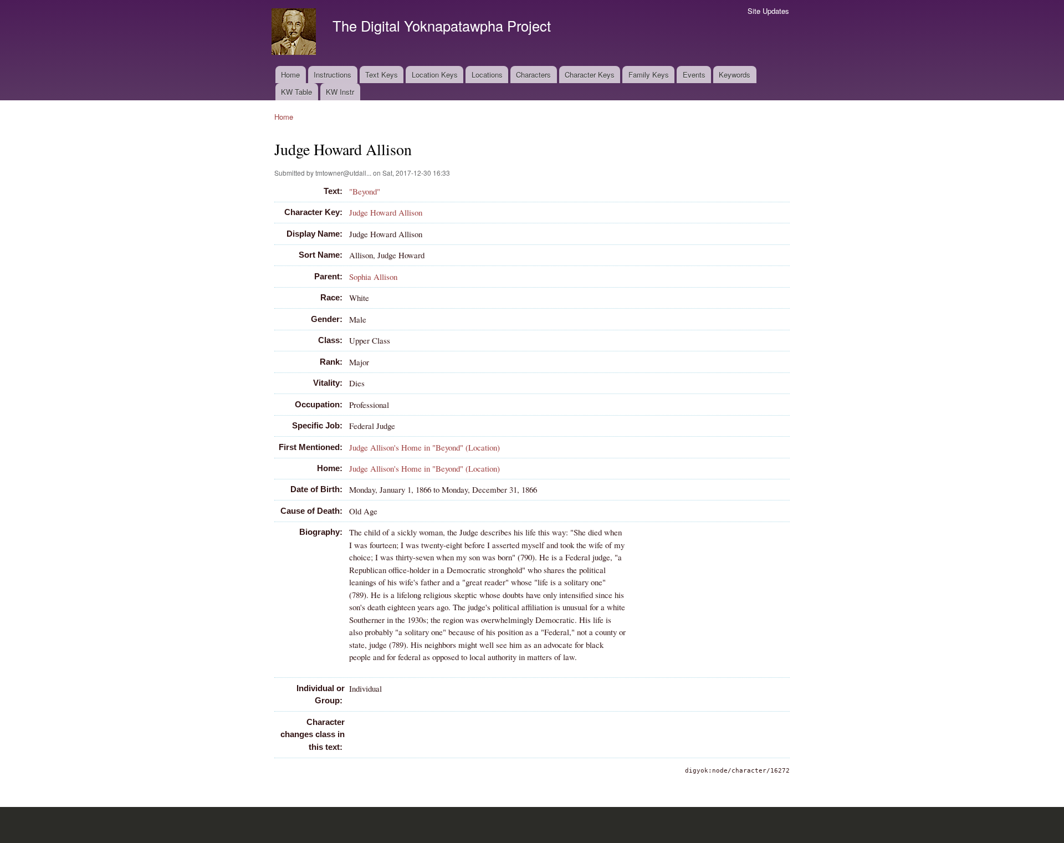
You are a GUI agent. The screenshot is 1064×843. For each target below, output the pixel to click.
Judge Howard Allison (385, 212)
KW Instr (340, 91)
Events (694, 74)
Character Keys (590, 74)
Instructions (332, 74)
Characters (533, 74)
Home (290, 74)
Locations (487, 74)
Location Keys (435, 74)
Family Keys (648, 74)
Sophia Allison (373, 276)
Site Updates (768, 11)
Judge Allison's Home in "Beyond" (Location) (424, 447)
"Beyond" (364, 191)
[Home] (295, 33)
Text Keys (381, 74)
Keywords (734, 74)
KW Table (296, 91)
